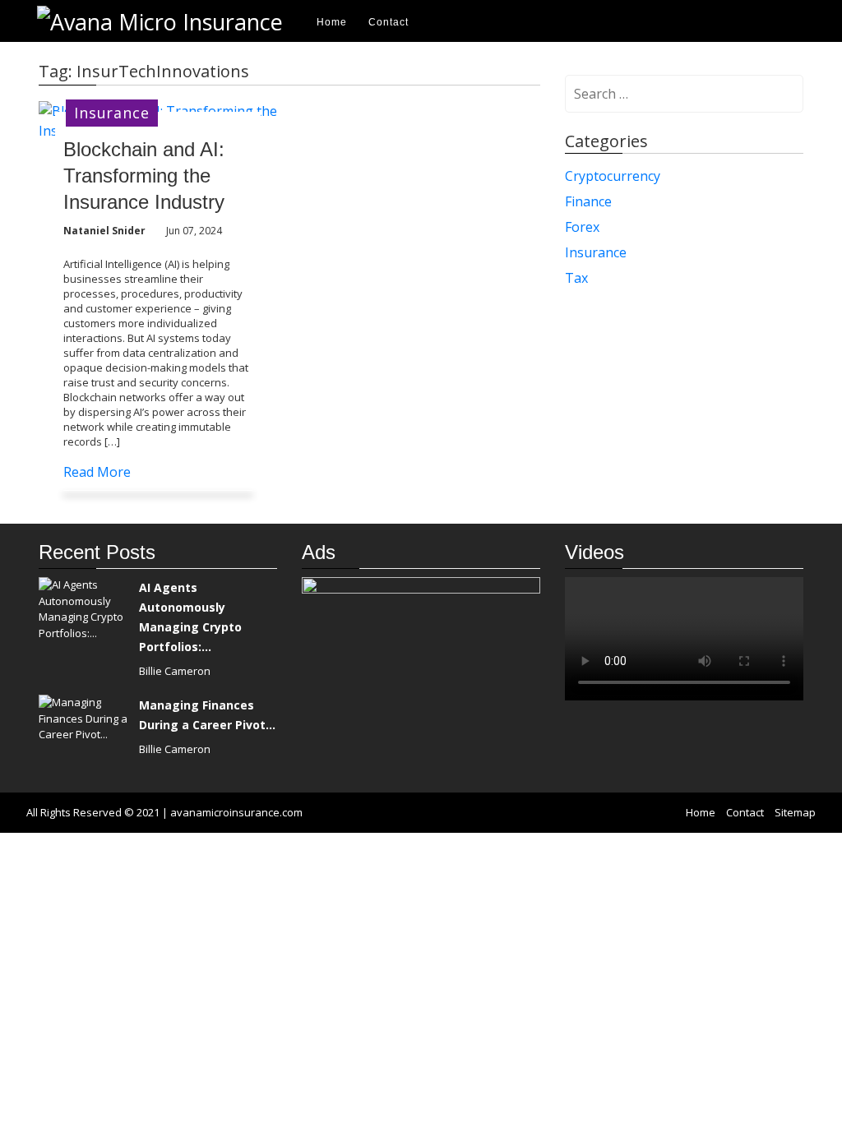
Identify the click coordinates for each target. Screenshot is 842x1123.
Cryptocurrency (612, 176)
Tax (576, 278)
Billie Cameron (174, 670)
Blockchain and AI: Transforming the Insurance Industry (143, 175)
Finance (588, 201)
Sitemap (795, 812)
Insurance (111, 112)
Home (332, 22)
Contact (388, 22)
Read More (97, 472)
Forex (582, 227)
